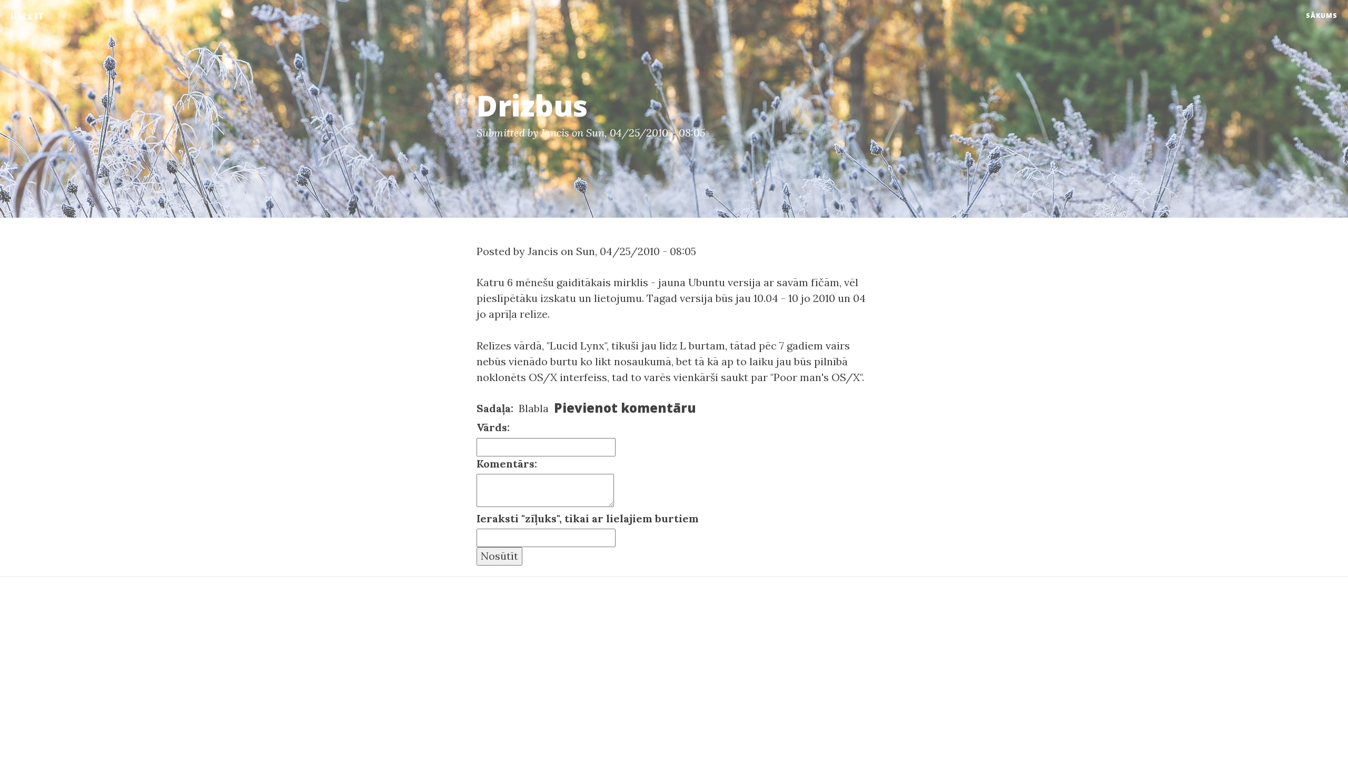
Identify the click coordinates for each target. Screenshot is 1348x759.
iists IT (27, 15)
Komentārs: (507, 463)
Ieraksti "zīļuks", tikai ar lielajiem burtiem (588, 518)
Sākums (1321, 15)
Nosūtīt (499, 555)
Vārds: (493, 427)
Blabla (534, 408)
